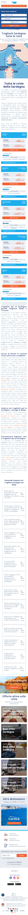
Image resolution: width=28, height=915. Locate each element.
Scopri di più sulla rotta (9, 162)
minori (8, 457)
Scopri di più (14, 687)
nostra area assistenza (16, 864)
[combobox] (14, 19)
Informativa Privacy (10, 858)
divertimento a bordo (7, 389)
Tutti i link (14, 871)
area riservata (7, 459)
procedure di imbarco (8, 416)
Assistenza (4, 2)
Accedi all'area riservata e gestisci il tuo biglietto (14, 6)
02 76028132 (18, 862)
